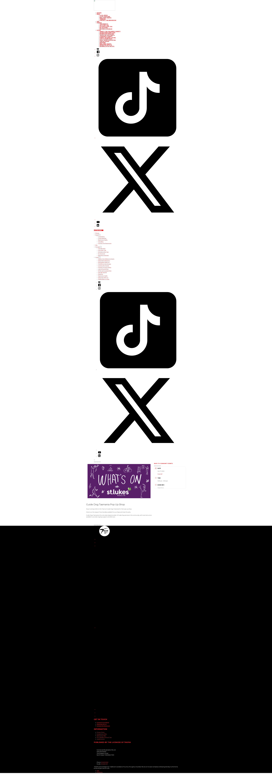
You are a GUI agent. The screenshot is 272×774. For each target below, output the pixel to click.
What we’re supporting (108, 40)
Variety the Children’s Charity (110, 31)
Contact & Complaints (103, 722)
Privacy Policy (100, 732)
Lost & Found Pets (106, 39)
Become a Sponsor (106, 29)
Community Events (106, 36)
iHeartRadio (100, 772)
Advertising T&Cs (101, 735)
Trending (103, 19)
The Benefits (104, 24)
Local (99, 30)
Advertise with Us (101, 724)
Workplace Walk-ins (107, 34)
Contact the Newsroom (108, 20)
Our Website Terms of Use (104, 737)
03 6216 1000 (104, 762)
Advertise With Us (106, 45)
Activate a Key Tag (106, 26)
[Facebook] (98, 53)
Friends (99, 22)
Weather (103, 42)
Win (98, 21)
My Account (104, 27)
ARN (98, 770)
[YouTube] (98, 223)
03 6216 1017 (104, 764)
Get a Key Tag (104, 25)
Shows (99, 12)
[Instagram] (98, 56)
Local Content (101, 739)
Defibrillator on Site (107, 46)
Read (98, 14)
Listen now (98, 230)
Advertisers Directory (107, 32)
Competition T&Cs (102, 734)
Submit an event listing (108, 37)
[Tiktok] (137, 138)
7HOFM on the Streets (107, 35)
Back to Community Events (163, 463)
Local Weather (105, 16)
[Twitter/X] (137, 219)
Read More (161, 487)
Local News (104, 15)
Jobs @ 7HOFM (104, 41)
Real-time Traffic (105, 17)
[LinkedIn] (98, 226)
